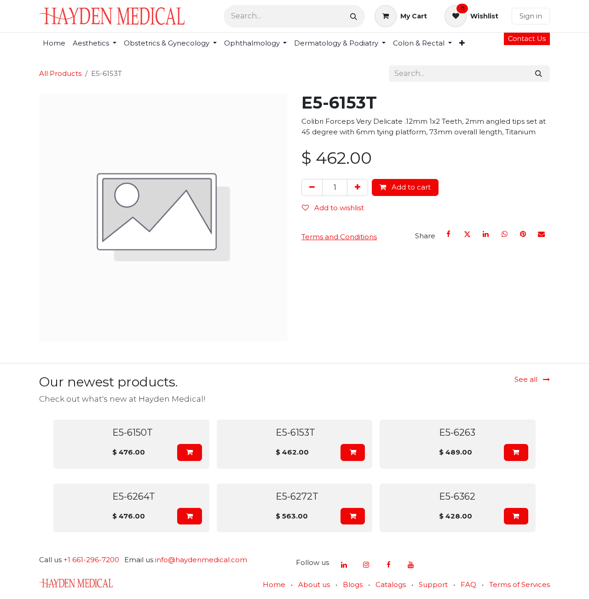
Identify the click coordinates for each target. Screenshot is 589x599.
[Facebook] (449, 234)
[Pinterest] (523, 234)
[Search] (353, 16)
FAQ (468, 584)
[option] (294, 476)
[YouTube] (411, 565)
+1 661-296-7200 (91, 559)
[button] (189, 452)
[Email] (542, 234)
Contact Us (527, 38)
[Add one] (357, 187)
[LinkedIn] (486, 234)
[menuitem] (54, 43)
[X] (467, 234)
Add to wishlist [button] (338, 207)
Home (274, 584)
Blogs (353, 584)
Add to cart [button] (410, 187)
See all (526, 379)
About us (314, 584)
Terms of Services (519, 584)
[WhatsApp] (504, 234)
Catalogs (390, 584)
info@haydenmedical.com (201, 559)
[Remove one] (312, 187)
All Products (60, 73)
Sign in (531, 16)
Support (433, 584)
